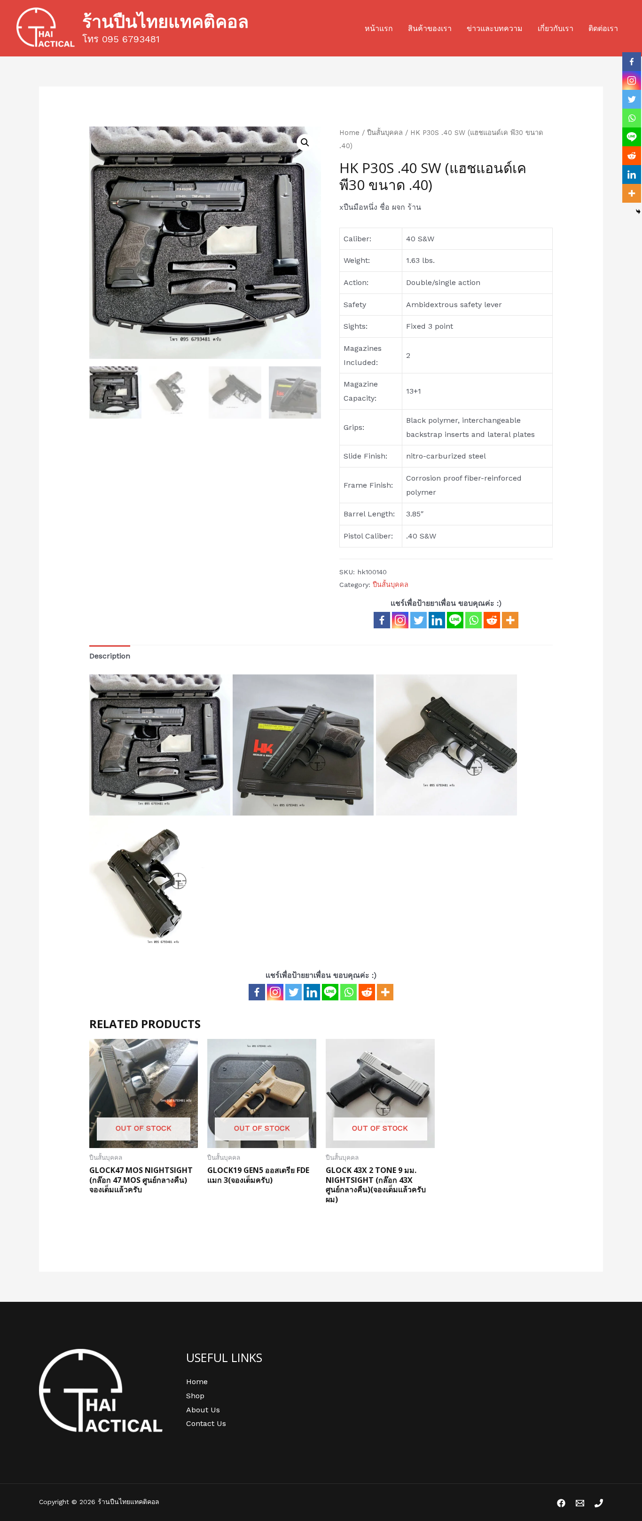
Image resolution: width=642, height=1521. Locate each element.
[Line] (455, 620)
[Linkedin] (437, 620)
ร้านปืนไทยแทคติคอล (165, 20)
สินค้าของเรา (430, 28)
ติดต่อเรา (603, 28)
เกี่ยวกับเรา (555, 28)
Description (109, 655)
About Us (203, 1409)
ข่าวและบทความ (495, 28)
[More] (510, 620)
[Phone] (599, 1503)
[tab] (109, 656)
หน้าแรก (379, 28)
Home (349, 132)
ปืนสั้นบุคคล (385, 132)
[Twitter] (418, 620)
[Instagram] (400, 620)
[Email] (580, 1503)
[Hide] (638, 211)
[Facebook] (382, 620)
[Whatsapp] (473, 620)
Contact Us (206, 1423)
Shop (195, 1395)
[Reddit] (492, 620)
